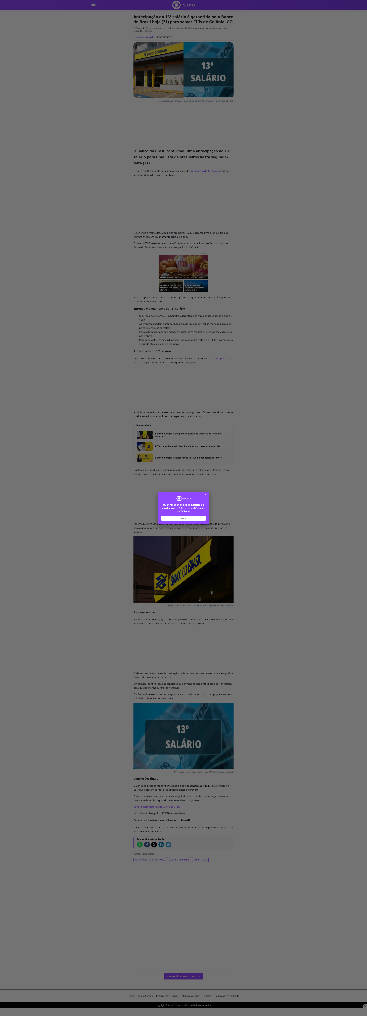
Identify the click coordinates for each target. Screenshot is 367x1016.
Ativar (183, 518)
